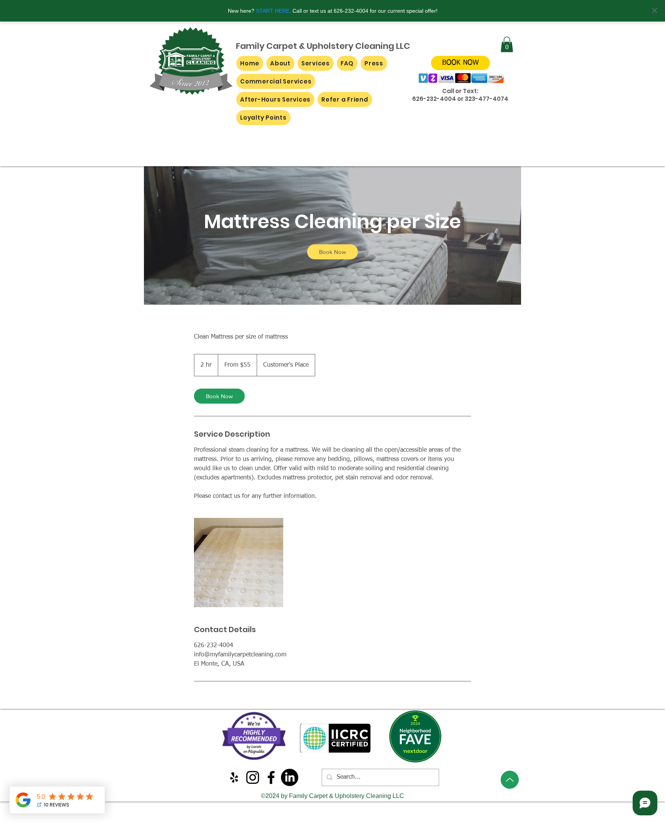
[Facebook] (271, 777)
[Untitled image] (238, 562)
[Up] (510, 780)
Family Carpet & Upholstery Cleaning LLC (323, 46)
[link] (332, 251)
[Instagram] (252, 777)
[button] (506, 44)
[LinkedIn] (289, 777)
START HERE (272, 11)
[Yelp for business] (234, 777)
